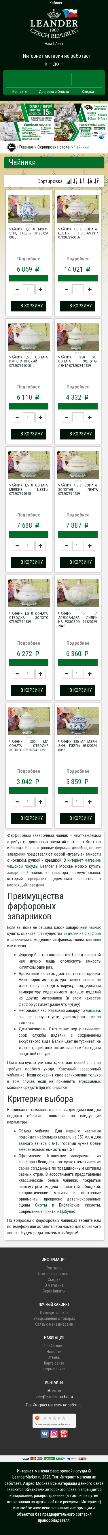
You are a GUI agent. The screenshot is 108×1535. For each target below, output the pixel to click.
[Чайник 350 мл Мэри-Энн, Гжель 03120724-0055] (78, 722)
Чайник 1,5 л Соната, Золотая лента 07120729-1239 (77, 489)
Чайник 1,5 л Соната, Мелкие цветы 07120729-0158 (28, 489)
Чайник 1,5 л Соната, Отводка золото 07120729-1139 (28, 617)
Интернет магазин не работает (57, 55)
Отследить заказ (54, 1312)
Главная (26, 147)
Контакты (19, 91)
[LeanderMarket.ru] (54, 21)
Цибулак (67, 1211)
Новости (54, 1351)
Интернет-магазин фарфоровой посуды (52, 1471)
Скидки (88, 91)
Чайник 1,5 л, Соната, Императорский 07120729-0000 (28, 361)
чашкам (93, 1010)
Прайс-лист (54, 1346)
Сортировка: (50, 181)
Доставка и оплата (54, 1273)
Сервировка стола (53, 147)
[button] (28, 306)
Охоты (41, 1205)
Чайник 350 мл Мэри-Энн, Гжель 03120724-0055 (77, 745)
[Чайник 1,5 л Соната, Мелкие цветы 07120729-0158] (29, 465)
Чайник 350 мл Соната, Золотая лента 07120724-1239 (77, 361)
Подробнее (28, 259)
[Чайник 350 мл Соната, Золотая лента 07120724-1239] (78, 337)
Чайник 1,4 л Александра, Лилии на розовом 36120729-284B (77, 619)
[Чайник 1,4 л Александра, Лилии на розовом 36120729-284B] (78, 594)
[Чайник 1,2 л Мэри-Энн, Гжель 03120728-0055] (29, 209)
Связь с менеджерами (54, 1324)
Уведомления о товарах (54, 1318)
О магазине (54, 1285)
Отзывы (54, 1357)
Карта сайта (54, 1363)
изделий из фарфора (82, 933)
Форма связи (54, 1369)
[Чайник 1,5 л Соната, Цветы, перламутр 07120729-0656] (78, 209)
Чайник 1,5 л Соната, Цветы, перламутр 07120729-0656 (77, 233)
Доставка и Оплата (54, 91)
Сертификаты (54, 1291)
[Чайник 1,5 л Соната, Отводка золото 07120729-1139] (29, 594)
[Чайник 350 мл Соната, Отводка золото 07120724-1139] (29, 722)
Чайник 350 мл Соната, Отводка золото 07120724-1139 (28, 745)
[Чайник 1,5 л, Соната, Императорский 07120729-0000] (29, 337)
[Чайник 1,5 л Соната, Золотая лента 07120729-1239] (78, 465)
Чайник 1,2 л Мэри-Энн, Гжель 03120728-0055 (28, 233)
